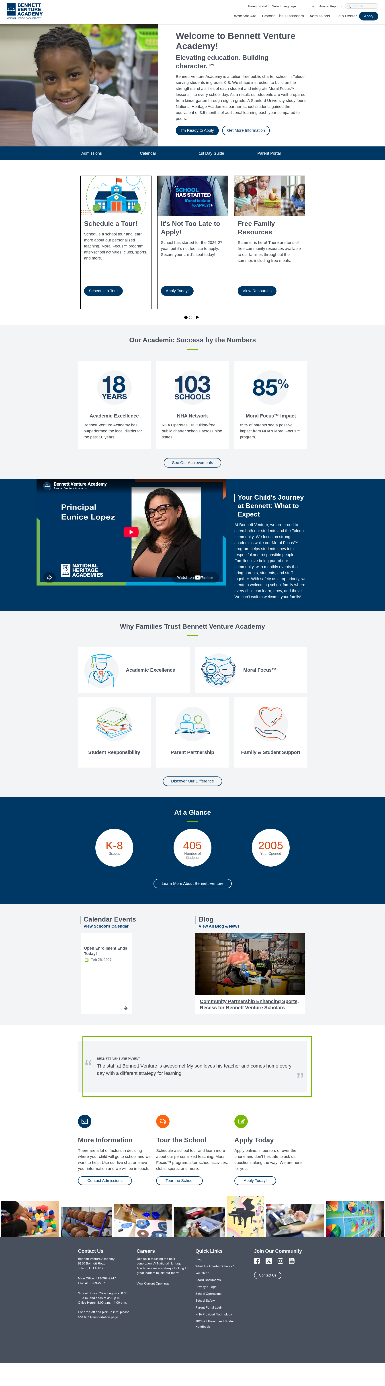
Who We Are (245, 16)
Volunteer (202, 1273)
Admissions (319, 16)
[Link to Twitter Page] (268, 1261)
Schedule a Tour (103, 291)
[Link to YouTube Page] (292, 1261)
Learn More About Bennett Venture (192, 883)
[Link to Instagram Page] (280, 1261)
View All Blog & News (219, 926)
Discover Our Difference (192, 781)
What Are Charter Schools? (214, 1266)
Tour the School (179, 1180)
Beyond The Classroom (283, 16)
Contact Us (267, 1275)
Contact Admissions (105, 1180)
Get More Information (246, 130)
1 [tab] (186, 317)
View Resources (257, 291)
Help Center (346, 16)
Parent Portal (257, 6)
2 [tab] (190, 317)
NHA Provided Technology (213, 1314)
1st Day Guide (211, 153)
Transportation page (104, 1317)
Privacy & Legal (206, 1287)
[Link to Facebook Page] (257, 1261)
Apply (368, 16)
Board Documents (208, 1280)
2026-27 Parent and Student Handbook (215, 1323)
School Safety (205, 1300)
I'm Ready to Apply (197, 130)
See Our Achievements (192, 462)
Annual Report (329, 6)
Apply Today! (177, 291)
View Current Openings (153, 1283)
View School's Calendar (106, 926)
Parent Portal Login (209, 1307)
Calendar (148, 153)
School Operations (208, 1293)
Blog (198, 1259)
